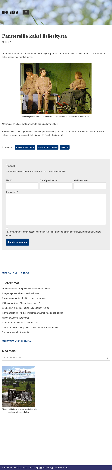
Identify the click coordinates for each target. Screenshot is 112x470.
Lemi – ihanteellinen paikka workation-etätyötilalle (26, 288)
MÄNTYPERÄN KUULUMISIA (17, 341)
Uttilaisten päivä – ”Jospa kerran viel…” (21, 303)
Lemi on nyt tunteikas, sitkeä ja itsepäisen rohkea (25, 308)
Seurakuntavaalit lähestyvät (15, 332)
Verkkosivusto (81, 180)
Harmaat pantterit (25, 147)
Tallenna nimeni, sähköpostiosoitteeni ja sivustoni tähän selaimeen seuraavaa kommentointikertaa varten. (53, 234)
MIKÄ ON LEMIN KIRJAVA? (15, 273)
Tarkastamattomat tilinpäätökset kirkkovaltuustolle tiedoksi (30, 327)
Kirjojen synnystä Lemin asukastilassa (20, 293)
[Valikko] (26, 12)
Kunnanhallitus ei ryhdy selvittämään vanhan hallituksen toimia (32, 313)
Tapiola (64, 147)
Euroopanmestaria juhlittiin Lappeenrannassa (24, 298)
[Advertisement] (22, 436)
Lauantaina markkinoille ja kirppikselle (20, 322)
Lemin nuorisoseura (47, 147)
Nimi (9, 180)
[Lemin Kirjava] (10, 12)
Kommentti (12, 192)
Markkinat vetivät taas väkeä (15, 318)
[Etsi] (107, 358)
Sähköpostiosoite (49, 180)
